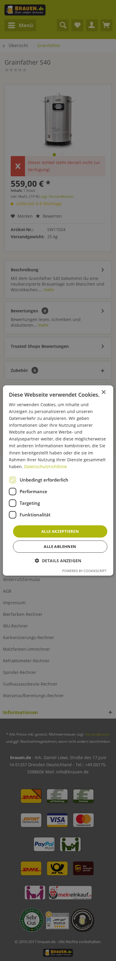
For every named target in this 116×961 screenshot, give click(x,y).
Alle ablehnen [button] (60, 546)
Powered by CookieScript (84, 570)
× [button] (103, 392)
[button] (58, 560)
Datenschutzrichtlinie (45, 466)
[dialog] (58, 480)
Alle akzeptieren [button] (60, 531)
